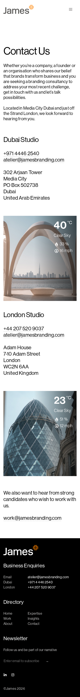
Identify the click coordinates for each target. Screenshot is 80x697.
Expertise (35, 613)
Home (8, 613)
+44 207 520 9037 (23, 328)
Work (7, 619)
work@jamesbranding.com (32, 518)
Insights (33, 619)
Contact (33, 624)
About (7, 624)
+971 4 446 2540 (40, 582)
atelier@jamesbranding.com (33, 160)
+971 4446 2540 (21, 153)
